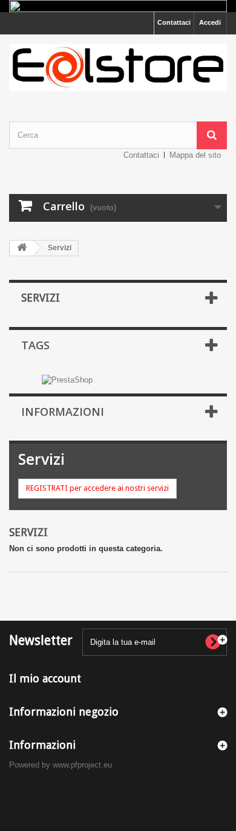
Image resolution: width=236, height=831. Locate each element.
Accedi (210, 22)
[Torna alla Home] (21, 248)
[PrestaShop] (67, 379)
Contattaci (174, 22)
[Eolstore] (118, 67)
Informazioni (62, 411)
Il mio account (45, 678)
